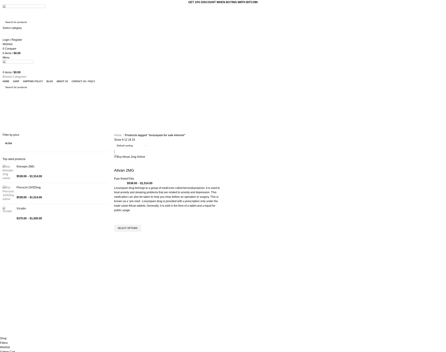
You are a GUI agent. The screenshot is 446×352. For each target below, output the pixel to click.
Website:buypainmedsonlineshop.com (295, 297)
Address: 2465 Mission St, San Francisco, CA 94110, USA (297, 305)
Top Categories (186, 285)
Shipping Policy (233, 327)
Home (118, 135)
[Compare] (118, 163)
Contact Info (283, 285)
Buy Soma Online (184, 321)
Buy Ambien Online (185, 297)
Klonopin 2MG (25, 166)
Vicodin (21, 208)
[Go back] (189, 103)
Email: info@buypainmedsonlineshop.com (297, 291)
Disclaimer (230, 321)
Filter (8, 143)
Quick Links (233, 285)
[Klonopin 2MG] (8, 172)
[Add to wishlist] (118, 220)
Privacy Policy (232, 315)
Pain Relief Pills (124, 178)
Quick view (118, 236)
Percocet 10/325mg (29, 187)
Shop (227, 309)
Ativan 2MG (124, 170)
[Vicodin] (8, 213)
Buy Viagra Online (185, 315)
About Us (230, 297)
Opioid (178, 303)
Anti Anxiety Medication (188, 291)
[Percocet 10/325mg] (8, 193)
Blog (227, 303)
